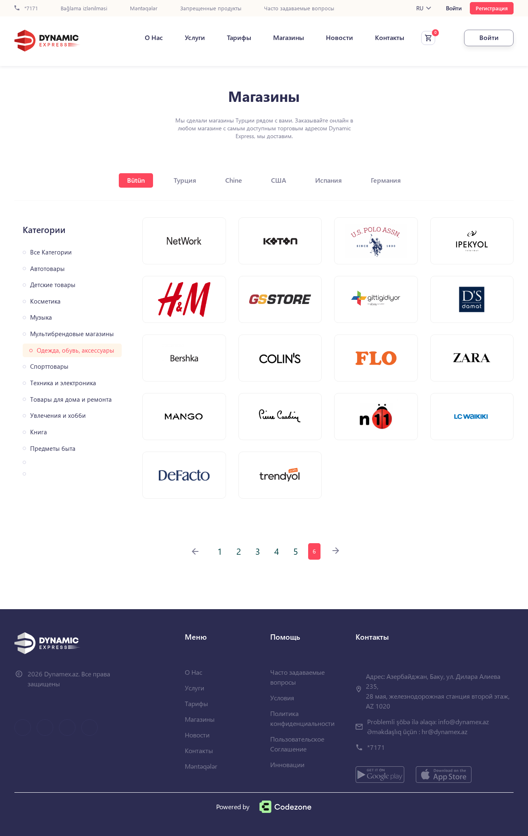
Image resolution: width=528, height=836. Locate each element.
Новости (339, 37)
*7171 (30, 8)
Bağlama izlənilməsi (84, 8)
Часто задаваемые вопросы (299, 8)
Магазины (288, 37)
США (278, 180)
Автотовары (47, 269)
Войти (454, 8)
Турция (185, 180)
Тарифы (239, 37)
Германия (386, 180)
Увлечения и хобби (58, 415)
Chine (233, 180)
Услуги (195, 37)
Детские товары (52, 285)
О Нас (154, 37)
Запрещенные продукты (210, 8)
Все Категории (51, 252)
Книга (38, 432)
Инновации (287, 764)
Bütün (136, 180)
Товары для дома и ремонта (71, 399)
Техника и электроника (63, 383)
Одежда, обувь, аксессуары (75, 350)
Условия (282, 697)
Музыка (41, 317)
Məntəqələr (144, 8)
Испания (328, 180)
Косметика (45, 301)
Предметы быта (52, 448)
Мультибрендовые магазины (72, 334)
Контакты (389, 37)
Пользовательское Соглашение (297, 744)
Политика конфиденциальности (302, 718)
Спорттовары (49, 366)
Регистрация (492, 8)
